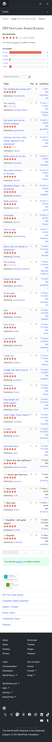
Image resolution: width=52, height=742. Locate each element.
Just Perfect (9, 338)
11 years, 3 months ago (44, 523)
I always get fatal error (16, 474)
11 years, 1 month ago (44, 491)
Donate (32, 670)
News (5, 644)
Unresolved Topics (11, 618)
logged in (16, 42)
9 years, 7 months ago (44, 232)
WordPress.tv (10, 675)
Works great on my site (14, 156)
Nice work (11, 488)
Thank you (9, 355)
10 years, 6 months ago (44, 327)
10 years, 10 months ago (44, 432)
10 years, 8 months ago (44, 402)
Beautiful (10, 535)
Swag (31, 675)
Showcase (32, 640)
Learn (5, 662)
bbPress (8, 692)
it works (7, 429)
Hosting (6, 649)
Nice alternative (11, 446)
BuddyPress (9, 697)
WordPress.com (11, 683)
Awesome (8, 385)
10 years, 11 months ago (44, 449)
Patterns (31, 653)
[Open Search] (40, 4)
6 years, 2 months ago (44, 106)
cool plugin (9, 215)
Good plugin (9, 293)
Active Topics (9, 612)
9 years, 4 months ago (44, 188)
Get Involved (33, 662)
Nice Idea (10, 503)
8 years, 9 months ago (44, 173)
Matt (6, 688)
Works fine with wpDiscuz (18, 460)
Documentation (10, 666)
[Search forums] (29, 77)
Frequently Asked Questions (16, 601)
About (5, 640)
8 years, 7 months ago (44, 159)
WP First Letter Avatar (27, 19)
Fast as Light (10, 229)
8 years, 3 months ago (44, 123)
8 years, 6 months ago (44, 140)
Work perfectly (10, 201)
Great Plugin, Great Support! (17, 415)
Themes (31, 644)
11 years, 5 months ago (44, 538)
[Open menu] (48, 4)
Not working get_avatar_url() (17, 89)
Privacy (6, 653)
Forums (5, 11)
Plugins (30, 649)
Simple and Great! (12, 279)
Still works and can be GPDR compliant (14, 122)
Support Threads (10, 606)
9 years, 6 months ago (44, 218)
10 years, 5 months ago (44, 296)
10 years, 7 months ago (44, 358)
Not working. (10, 103)
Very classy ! (9, 324)
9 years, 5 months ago (44, 204)
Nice (6, 310)
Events (30, 666)
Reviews (6, 624)
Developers (8, 670)
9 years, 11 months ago (44, 249)
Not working (9, 262)
